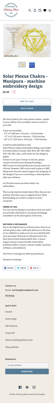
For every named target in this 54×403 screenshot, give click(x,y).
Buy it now (27, 108)
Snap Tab (10, 333)
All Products (11, 326)
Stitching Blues (22, 394)
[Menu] (49, 10)
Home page (11, 319)
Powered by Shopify (37, 394)
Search (8, 312)
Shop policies (11, 347)
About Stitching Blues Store (19, 340)
